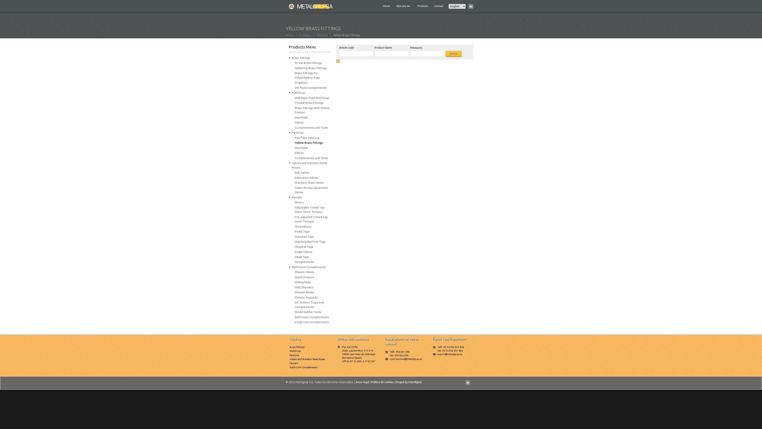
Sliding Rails (303, 282)
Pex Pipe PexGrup (307, 137)
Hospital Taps (304, 246)
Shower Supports (306, 297)
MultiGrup (298, 92)
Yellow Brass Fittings (309, 142)
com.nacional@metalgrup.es (406, 359)
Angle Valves (303, 251)
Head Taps (302, 257)
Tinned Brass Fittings (309, 102)
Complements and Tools (311, 127)
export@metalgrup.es (450, 354)
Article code (346, 47)
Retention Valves (306, 177)
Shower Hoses (304, 272)
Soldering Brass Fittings (311, 68)
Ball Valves (302, 172)
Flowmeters (303, 226)
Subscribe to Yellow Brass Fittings (338, 61)
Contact (439, 6)
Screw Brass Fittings (308, 63)
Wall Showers (304, 287)
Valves (299, 122)
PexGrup (322, 35)
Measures (416, 47)
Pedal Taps (302, 231)
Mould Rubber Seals (308, 312)
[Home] (311, 6)
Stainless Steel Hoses (309, 182)
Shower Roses (304, 292)
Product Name (383, 47)
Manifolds (301, 117)
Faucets (297, 197)
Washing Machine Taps (310, 241)
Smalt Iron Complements (312, 322)
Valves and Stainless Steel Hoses (307, 359)
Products (423, 6)
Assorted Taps (304, 236)
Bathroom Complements (309, 267)
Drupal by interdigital (409, 382)
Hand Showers (304, 277)
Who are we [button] (403, 6)
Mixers (299, 202)
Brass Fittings (301, 58)
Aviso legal (362, 382)
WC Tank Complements (311, 87)
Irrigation (301, 82)
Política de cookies (382, 382)
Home (386, 6)
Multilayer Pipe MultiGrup (312, 98)
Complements (304, 262)
